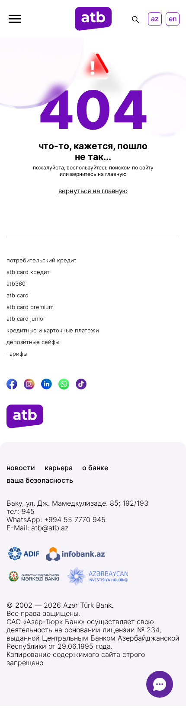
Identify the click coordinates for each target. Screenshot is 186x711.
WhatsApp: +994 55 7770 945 (56, 520)
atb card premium (30, 306)
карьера (59, 468)
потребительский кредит (41, 260)
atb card (17, 295)
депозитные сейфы (32, 341)
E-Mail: (37, 528)
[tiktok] (81, 384)
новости (20, 468)
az (155, 19)
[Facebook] (11, 384)
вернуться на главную (93, 191)
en (173, 19)
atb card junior (25, 318)
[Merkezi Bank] (34, 576)
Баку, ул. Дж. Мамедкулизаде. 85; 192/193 (77, 503)
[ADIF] (23, 554)
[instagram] (29, 384)
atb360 (16, 283)
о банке (95, 468)
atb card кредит (28, 271)
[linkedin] (46, 384)
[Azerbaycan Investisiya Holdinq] (97, 577)
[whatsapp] (63, 384)
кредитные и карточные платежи (52, 330)
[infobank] (75, 554)
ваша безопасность (39, 480)
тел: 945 (20, 511)
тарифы (16, 353)
